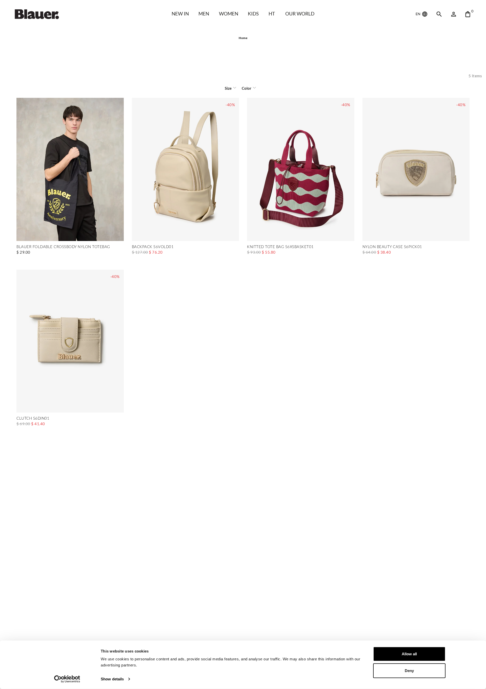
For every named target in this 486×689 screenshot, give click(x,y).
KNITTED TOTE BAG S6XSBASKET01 (280, 247)
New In (180, 13)
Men (203, 13)
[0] (467, 14)
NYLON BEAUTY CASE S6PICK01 (392, 247)
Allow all (409, 654)
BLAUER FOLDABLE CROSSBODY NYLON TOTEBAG (63, 247)
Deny (409, 670)
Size (228, 88)
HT (272, 13)
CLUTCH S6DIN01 (32, 418)
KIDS (253, 13)
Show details (112, 679)
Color (246, 88)
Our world (299, 13)
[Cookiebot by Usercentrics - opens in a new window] (67, 679)
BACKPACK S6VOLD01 (153, 247)
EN (418, 14)
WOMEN (228, 13)
